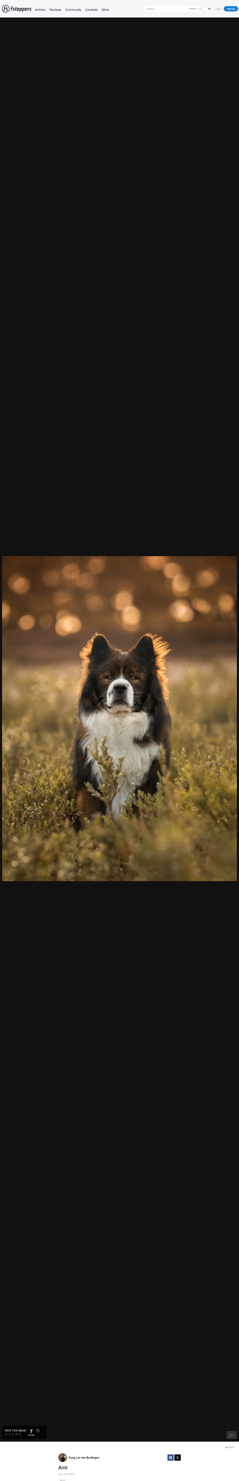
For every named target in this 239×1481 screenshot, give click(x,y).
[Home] (16, 8)
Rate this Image (15, 1430)
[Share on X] (177, 1457)
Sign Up (231, 8)
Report (231, 1446)
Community (73, 9)
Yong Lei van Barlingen (83, 1457)
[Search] (200, 9)
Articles (40, 9)
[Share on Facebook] (170, 1457)
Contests (91, 9)
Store (105, 9)
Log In (218, 8)
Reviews (55, 9)
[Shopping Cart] (209, 8)
